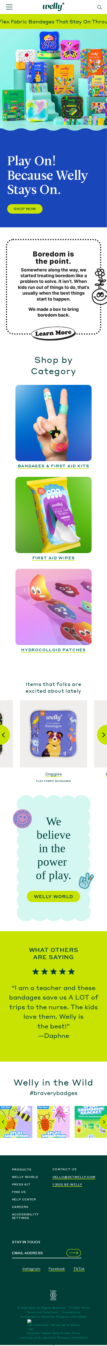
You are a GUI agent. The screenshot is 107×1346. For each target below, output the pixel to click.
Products (21, 1169)
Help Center (24, 1199)
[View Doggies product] (53, 733)
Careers (20, 1207)
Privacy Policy (79, 1307)
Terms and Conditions (42, 1312)
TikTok (79, 1268)
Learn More (53, 333)
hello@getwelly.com (74, 1177)
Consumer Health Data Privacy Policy (53, 1333)
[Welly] (53, 7)
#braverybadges (53, 1092)
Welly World (53, 896)
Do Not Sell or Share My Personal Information (53, 1316)
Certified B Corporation (53, 1295)
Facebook (57, 1268)
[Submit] (73, 1253)
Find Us (19, 1192)
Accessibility (71, 1312)
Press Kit (21, 1184)
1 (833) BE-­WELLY (67, 1184)
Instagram (31, 1268)
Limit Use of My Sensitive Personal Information (53, 1337)
